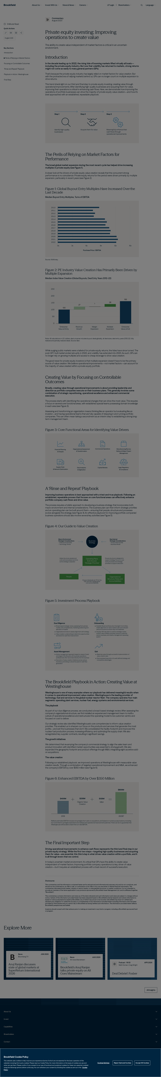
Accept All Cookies (142, 1063)
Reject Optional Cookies (122, 1063)
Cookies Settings (103, 1063)
